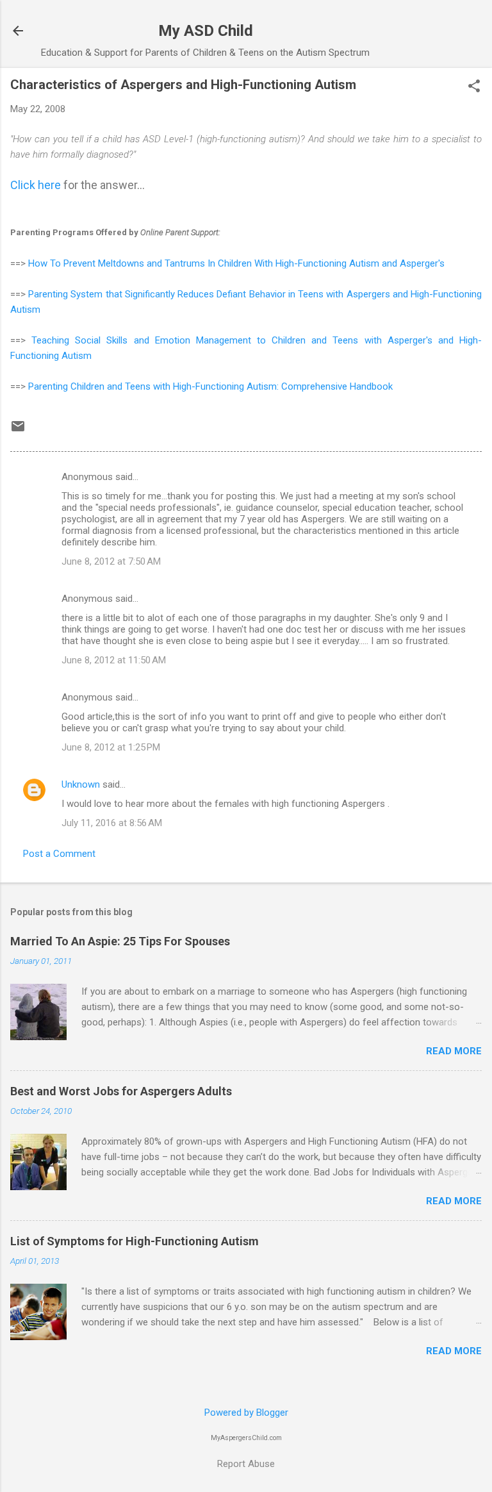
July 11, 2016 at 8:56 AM (112, 823)
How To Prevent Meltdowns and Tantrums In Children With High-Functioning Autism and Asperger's (236, 263)
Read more (454, 1051)
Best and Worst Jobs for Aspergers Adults (121, 1091)
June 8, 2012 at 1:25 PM (111, 747)
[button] (474, 87)
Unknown (81, 784)
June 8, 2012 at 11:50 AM (114, 660)
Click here (35, 185)
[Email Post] (18, 430)
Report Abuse (246, 1464)
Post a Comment (59, 853)
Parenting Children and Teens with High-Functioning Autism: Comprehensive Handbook (211, 386)
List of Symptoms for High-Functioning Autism (134, 1241)
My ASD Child (205, 31)
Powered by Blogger (246, 1412)
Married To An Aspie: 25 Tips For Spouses (120, 941)
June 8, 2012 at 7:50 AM (111, 561)
